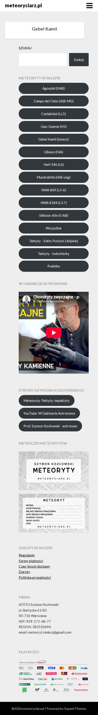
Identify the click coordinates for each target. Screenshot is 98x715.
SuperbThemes (75, 708)
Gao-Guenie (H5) (54, 126)
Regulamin (27, 555)
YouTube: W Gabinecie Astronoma (49, 413)
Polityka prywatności (35, 577)
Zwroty (24, 572)
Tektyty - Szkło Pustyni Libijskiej (53, 241)
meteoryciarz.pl (23, 5)
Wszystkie (54, 228)
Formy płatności (31, 561)
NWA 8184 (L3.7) (54, 203)
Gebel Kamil (44, 28)
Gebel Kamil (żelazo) (53, 139)
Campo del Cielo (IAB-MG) (54, 101)
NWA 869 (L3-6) (53, 190)
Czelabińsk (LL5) (53, 114)
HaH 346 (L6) (54, 164)
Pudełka (53, 266)
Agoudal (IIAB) (53, 88)
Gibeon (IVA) (53, 152)
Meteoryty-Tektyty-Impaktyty (46, 400)
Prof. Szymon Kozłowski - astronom (50, 426)
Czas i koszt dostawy (34, 566)
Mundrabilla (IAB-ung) (53, 177)
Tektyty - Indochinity (53, 254)
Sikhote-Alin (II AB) (53, 215)
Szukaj (79, 60)
